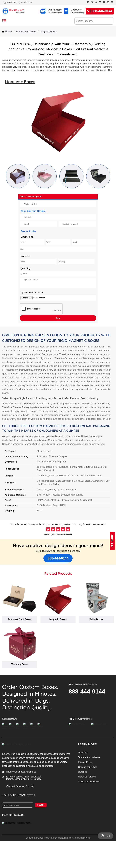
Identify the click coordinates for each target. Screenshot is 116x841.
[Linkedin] (108, 2)
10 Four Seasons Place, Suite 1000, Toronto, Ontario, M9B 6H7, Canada (24, 778)
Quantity (25, 268)
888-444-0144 (58, 558)
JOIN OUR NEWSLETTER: (19, 795)
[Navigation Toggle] (4, 21)
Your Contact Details (33, 211)
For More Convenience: (80, 719)
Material (25, 256)
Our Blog (82, 772)
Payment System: (13, 814)
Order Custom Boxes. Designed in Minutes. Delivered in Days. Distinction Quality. (30, 697)
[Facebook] (88, 2)
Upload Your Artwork (32, 292)
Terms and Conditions (89, 757)
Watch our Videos (87, 776)
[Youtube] (104, 2)
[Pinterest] (100, 2)
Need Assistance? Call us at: (83, 684)
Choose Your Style (87, 767)
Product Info (28, 231)
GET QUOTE (112, 541)
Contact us (26, 2)
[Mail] (112, 2)
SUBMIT (40, 805)
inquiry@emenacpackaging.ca (21, 772)
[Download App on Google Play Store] (79, 726)
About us (11, 2)
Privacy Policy (85, 762)
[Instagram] (96, 2)
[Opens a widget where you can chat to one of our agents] (105, 836)
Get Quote (83, 752)
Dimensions (27, 236)
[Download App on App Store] (101, 726)
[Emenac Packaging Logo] (13, 11)
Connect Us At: (9, 719)
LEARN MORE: (87, 744)
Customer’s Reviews (88, 781)
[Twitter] (92, 2)
